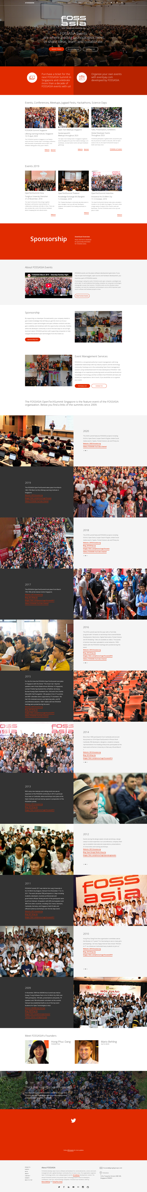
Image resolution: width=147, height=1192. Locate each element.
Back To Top (28, 1180)
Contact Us (99, 386)
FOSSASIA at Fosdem (116, 149)
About (99, 2)
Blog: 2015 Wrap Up (31, 710)
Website (47, 150)
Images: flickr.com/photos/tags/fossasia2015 (39, 713)
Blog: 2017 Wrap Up (31, 597)
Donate (106, 2)
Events (69, 2)
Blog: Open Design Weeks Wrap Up (94, 857)
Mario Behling (46, 1181)
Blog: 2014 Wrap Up (89, 753)
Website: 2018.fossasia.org (92, 540)
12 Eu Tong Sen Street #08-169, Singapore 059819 (110, 1177)
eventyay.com (90, 49)
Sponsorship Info (32, 339)
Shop (85, 2)
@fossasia (70, 1150)
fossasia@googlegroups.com (112, 1168)
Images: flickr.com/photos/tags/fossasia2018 (97, 546)
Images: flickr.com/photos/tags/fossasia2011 (39, 917)
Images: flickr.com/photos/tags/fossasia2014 (97, 755)
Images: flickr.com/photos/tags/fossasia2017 (39, 600)
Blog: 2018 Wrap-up (89, 543)
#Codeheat (76, 1175)
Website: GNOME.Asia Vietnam (35, 1008)
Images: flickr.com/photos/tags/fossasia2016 (97, 656)
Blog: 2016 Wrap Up (89, 653)
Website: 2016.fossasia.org (92, 650)
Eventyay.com (82, 386)
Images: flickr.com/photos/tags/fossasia (38, 498)
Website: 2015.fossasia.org (34, 707)
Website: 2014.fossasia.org (92, 750)
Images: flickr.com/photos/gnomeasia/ (37, 1014)
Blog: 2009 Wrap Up (31, 1011)
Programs (78, 2)
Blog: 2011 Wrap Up (31, 914)
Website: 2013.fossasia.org (34, 804)
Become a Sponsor (73, 49)
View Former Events (82, 296)
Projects (60, 2)
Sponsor (53, 150)
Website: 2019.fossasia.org (34, 495)
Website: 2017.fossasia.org (34, 594)
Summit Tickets (56, 49)
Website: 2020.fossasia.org (92, 441)
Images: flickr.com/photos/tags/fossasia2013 (39, 810)
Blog (91, 2)
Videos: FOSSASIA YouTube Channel (95, 444)
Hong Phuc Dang (57, 1181)
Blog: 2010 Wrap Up (89, 962)
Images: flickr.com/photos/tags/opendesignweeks (99, 860)
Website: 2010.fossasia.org (92, 959)
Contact (27, 1175)
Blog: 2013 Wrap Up (31, 807)
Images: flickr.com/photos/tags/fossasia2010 (97, 965)
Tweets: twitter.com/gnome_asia (36, 1017)
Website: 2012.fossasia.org (92, 854)
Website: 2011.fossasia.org (34, 911)
